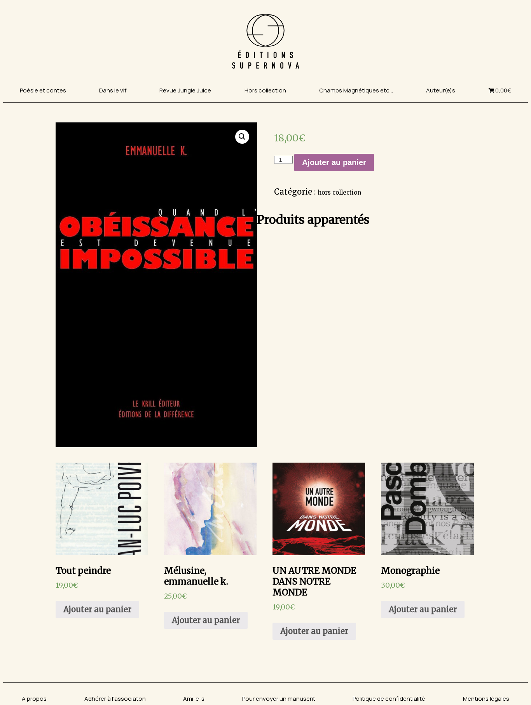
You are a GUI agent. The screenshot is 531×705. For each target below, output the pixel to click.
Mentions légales (486, 699)
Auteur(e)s (440, 90)
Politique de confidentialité (389, 699)
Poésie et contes (43, 90)
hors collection (339, 192)
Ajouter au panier (334, 162)
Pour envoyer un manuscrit (278, 699)
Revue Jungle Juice (185, 90)
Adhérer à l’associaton (115, 699)
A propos (34, 699)
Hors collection (265, 90)
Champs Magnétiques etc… (356, 90)
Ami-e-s (193, 699)
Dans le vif (112, 90)
